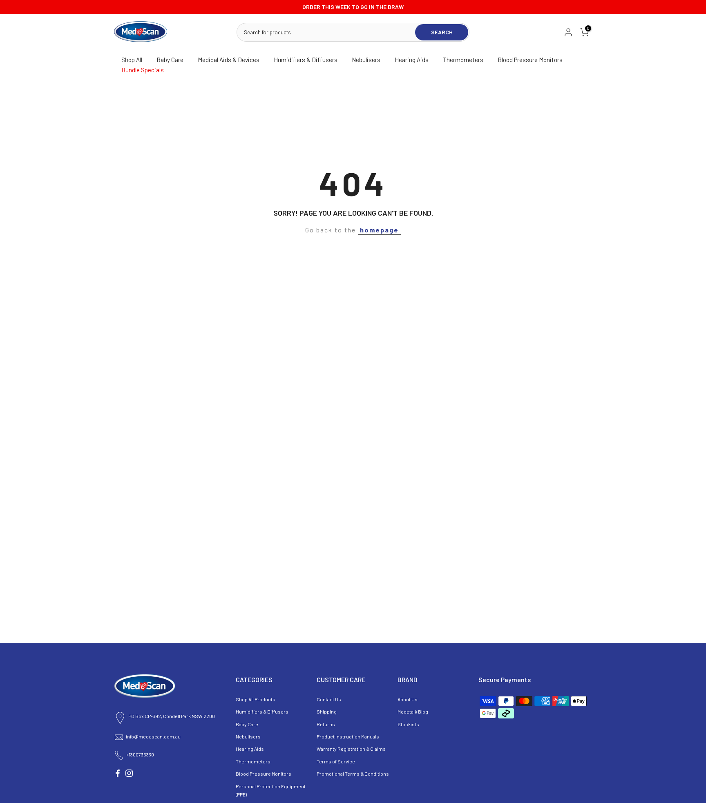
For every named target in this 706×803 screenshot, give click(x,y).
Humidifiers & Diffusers (305, 59)
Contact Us (329, 699)
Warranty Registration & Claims (351, 749)
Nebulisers (366, 59)
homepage (379, 230)
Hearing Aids (412, 59)
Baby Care (169, 59)
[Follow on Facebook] (117, 773)
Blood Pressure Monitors (530, 59)
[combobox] (326, 32)
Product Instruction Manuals (348, 736)
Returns (326, 724)
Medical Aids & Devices (228, 59)
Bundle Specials (142, 70)
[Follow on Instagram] (129, 773)
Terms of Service (336, 761)
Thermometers (463, 59)
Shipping (327, 711)
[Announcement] (353, 7)
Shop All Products (255, 699)
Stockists (408, 724)
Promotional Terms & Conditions (353, 773)
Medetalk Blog (413, 711)
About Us (408, 699)
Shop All (131, 59)
